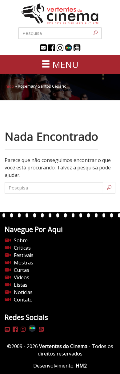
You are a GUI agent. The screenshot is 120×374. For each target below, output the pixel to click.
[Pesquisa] (95, 33)
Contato (23, 299)
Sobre (21, 240)
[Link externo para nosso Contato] (43, 48)
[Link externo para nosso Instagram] (60, 48)
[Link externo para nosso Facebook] (51, 48)
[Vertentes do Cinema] (60, 13)
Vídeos (21, 277)
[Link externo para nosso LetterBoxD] (68, 47)
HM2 (81, 365)
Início (9, 86)
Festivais (24, 255)
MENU (64, 64)
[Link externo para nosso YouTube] (77, 48)
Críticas (22, 247)
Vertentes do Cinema (63, 346)
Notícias (23, 292)
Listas (20, 284)
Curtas (21, 270)
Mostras (23, 262)
